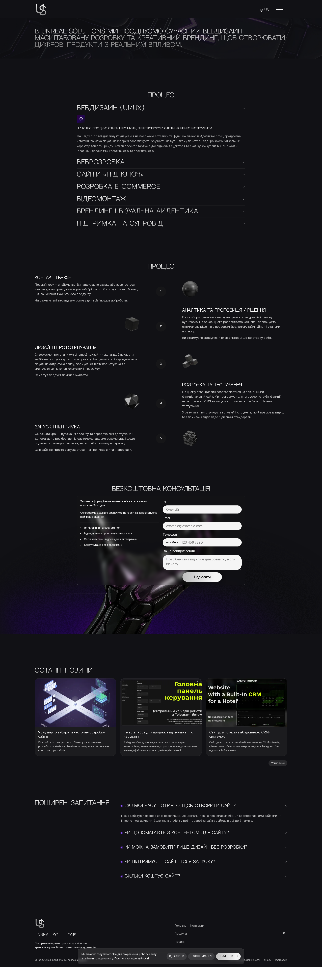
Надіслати (202, 577)
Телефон (170, 535)
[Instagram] (284, 933)
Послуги (180, 934)
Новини (179, 942)
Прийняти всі (228, 956)
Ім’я (165, 502)
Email (167, 518)
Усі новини (278, 763)
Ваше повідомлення (179, 551)
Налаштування (201, 956)
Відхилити (176, 956)
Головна (180, 925)
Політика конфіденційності (131, 958)
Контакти (197, 925)
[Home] (41, 10)
